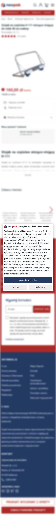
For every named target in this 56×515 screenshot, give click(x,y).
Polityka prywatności (15, 339)
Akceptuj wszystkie (28, 280)
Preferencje (40, 287)
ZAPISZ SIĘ (41, 309)
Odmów (15, 287)
